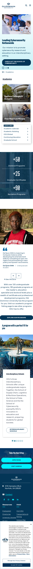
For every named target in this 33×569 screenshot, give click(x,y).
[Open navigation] (30, 5)
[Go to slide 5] (22, 415)
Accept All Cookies (16, 565)
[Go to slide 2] (8, 67)
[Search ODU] (26, 5)
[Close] (31, 524)
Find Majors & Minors (11, 106)
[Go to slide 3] (18, 415)
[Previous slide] (13, 275)
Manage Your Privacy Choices (16, 560)
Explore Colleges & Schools (13, 86)
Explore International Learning (16, 404)
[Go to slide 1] (6, 67)
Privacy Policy (21, 554)
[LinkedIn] (17, 499)
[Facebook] (4, 499)
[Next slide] (18, 275)
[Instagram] (8, 499)
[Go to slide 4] (20, 415)
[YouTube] (13, 499)
